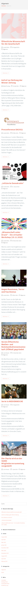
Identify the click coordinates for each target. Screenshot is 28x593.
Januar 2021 (4, 545)
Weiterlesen (6, 73)
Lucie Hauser (6, 353)
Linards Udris (6, 47)
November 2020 (4, 547)
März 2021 (3, 542)
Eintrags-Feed (4, 582)
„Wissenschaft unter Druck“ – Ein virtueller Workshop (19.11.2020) (12, 234)
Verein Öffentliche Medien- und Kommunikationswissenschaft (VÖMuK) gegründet (13, 345)
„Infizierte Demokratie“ (12, 183)
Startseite (3, 6)
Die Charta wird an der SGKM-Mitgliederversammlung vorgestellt (12, 462)
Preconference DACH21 (12, 129)
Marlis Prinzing (6, 86)
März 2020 (3, 550)
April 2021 (3, 539)
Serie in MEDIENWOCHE (12, 401)
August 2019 (4, 556)
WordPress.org (4, 585)
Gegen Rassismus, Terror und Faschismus (12, 290)
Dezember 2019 (5, 553)
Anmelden (3, 580)
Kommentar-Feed (5, 583)
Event (2, 572)
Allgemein (5, 49)
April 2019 (3, 558)
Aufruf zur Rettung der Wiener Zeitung (11, 81)
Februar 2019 (4, 561)
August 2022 (4, 537)
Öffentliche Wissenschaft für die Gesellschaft (13, 42)
